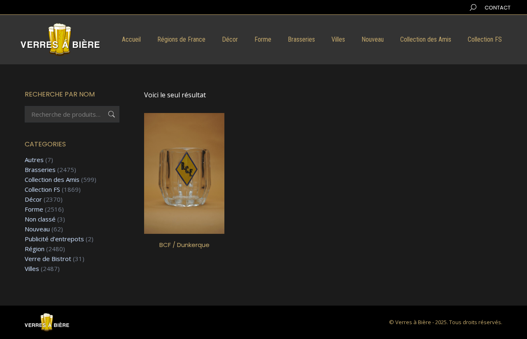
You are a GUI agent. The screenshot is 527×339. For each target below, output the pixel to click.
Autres (34, 160)
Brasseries (40, 170)
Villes (32, 269)
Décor (33, 199)
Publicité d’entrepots (54, 239)
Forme (34, 209)
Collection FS (42, 189)
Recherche (111, 114)
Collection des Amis (52, 180)
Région (34, 249)
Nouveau (37, 229)
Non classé (40, 219)
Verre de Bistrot (48, 259)
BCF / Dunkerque (184, 244)
